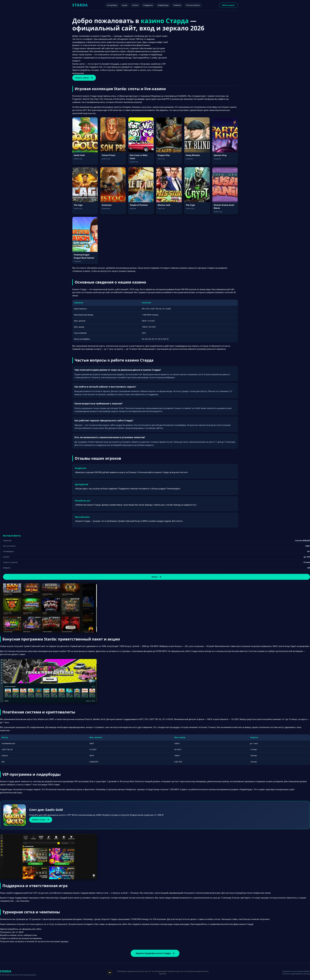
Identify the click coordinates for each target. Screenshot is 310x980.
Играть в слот (39, 819)
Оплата (135, 5)
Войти (155, 577)
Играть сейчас (82, 78)
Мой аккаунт (228, 5)
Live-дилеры (112, 5)
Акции (124, 5)
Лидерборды (163, 5)
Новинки (177, 5)
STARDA (80, 5)
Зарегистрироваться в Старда (153, 953)
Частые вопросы (193, 5)
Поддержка (148, 5)
